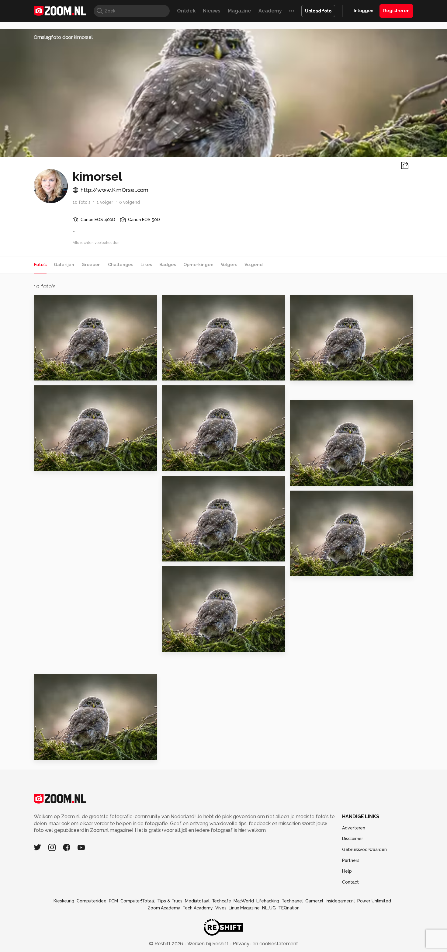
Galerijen (64, 264)
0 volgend (129, 202)
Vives (220, 907)
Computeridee (91, 900)
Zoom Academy (163, 907)
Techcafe (221, 900)
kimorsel (56, 301)
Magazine (239, 11)
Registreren (396, 10)
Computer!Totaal (137, 900)
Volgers (229, 264)
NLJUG (269, 907)
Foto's (40, 264)
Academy (270, 11)
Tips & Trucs (169, 900)
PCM (113, 900)
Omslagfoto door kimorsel (63, 37)
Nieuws (211, 11)
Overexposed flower (320, 478)
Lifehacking (267, 900)
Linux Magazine (244, 907)
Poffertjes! (179, 554)
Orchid (45, 373)
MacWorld (244, 900)
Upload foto (318, 11)
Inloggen (363, 10)
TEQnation (289, 907)
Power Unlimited (374, 900)
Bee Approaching (316, 569)
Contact (350, 882)
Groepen (91, 264)
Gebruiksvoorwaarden (364, 849)
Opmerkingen (198, 264)
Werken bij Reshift (208, 944)
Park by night (181, 645)
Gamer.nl (314, 900)
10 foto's (82, 202)
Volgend (253, 264)
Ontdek (186, 11)
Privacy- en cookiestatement (264, 944)
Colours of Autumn (189, 463)
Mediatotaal (197, 900)
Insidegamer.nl (340, 900)
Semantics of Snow (62, 752)
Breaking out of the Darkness (71, 463)
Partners (350, 860)
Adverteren (353, 827)
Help (347, 871)
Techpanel (292, 900)
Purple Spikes (311, 373)
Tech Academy (197, 907)
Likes (146, 264)
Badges (167, 264)
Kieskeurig (64, 900)
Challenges (120, 264)
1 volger (105, 202)
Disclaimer (352, 838)
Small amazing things (192, 373)
